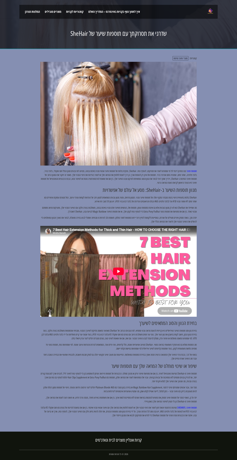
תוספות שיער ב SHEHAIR (187, 407)
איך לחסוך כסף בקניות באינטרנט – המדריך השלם (114, 12)
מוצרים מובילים (53, 12)
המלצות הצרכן (32, 12)
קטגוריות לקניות (75, 12)
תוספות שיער (192, 171)
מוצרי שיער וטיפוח (180, 58)
